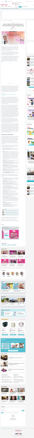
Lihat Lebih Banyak (22, 296)
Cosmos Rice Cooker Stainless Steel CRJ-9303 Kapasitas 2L (20, 331)
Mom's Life (5, 20)
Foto (14, 8)
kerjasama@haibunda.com (28, 1)
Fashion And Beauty (9, 20)
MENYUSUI (6, 6)
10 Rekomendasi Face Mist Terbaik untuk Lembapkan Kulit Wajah (11, 214)
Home (2, 20)
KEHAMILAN (2, 6)
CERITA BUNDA (23, 6)
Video (13, 8)
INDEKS (26, 6)
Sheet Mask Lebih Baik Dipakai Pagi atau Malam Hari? (10, 212)
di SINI (16, 220)
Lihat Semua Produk (22, 319)
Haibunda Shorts (3, 8)
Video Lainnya (23, 281)
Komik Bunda (7, 8)
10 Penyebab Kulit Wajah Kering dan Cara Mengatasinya (10, 210)
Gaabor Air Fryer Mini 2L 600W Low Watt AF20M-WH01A (12, 331)
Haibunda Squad (29, 75)
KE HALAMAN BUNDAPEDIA (13, 350)
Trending (10, 8)
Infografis (17, 8)
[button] (24, 274)
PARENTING (9, 6)
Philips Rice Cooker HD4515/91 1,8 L (4, 330)
